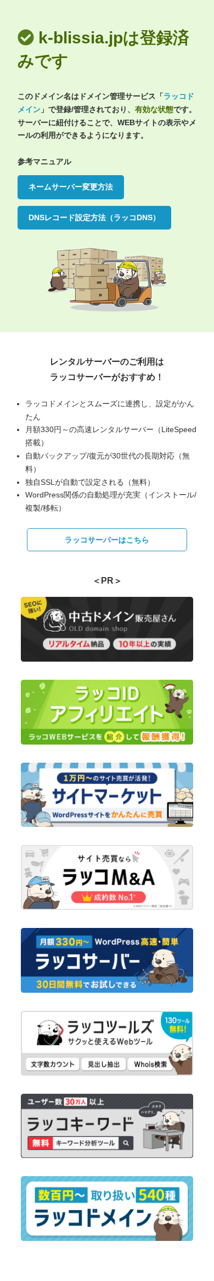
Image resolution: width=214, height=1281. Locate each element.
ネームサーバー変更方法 (71, 186)
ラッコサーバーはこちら (107, 539)
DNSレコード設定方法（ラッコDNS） (94, 217)
